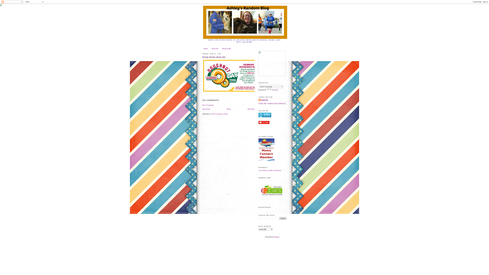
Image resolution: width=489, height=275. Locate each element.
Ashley (264, 100)
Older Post (251, 109)
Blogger (276, 237)
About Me (215, 48)
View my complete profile (272, 104)
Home (206, 48)
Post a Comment (208, 105)
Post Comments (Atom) (220, 114)
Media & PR (226, 48)
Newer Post (206, 109)
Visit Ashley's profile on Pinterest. (270, 170)
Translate (275, 90)
